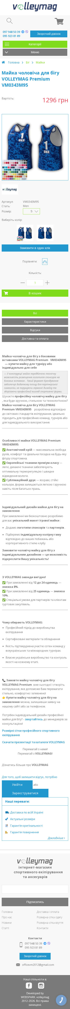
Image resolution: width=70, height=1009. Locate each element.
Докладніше (56, 838)
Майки (40, 62)
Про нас (7, 917)
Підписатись (35, 902)
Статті (5, 928)
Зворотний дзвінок (48, 33)
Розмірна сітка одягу (49, 917)
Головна (13, 62)
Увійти (17, 785)
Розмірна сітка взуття (50, 923)
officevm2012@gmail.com (38, 965)
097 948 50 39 (11, 32)
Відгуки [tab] (35, 330)
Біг (27, 62)
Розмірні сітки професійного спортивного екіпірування (31, 733)
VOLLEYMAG (40, 765)
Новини (7, 923)
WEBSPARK (28, 997)
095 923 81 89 (11, 36)
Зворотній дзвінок (35, 956)
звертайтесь (34, 719)
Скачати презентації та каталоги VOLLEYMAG (33, 742)
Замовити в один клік (35, 248)
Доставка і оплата (48, 912)
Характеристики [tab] (35, 321)
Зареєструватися (25, 793)
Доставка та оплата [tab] (35, 338)
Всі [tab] (35, 313)
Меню (35, 52)
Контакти (42, 928)
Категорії (35, 44)
